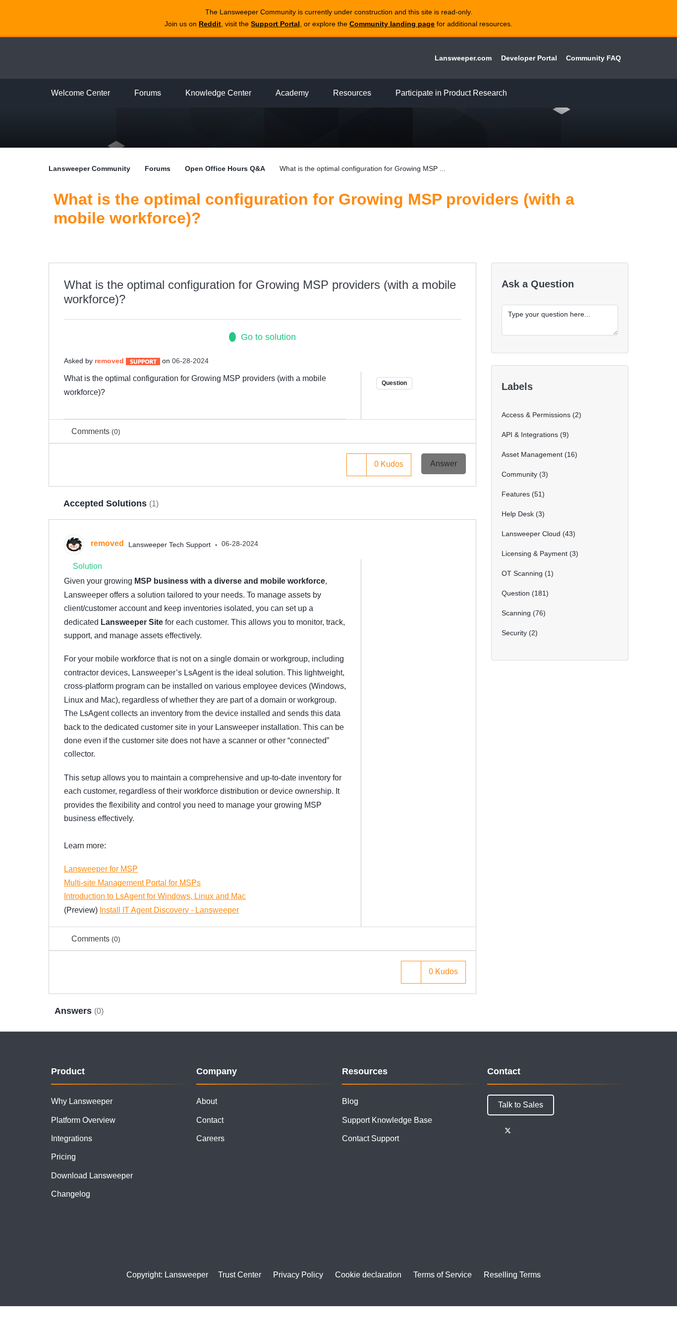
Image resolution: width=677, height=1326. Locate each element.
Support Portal (275, 24)
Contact (210, 1120)
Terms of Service (442, 1275)
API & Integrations (530, 435)
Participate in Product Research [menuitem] (451, 93)
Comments (95, 431)
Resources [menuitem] (352, 93)
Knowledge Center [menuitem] (218, 93)
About (206, 1101)
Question (394, 383)
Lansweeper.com (463, 58)
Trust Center (239, 1275)
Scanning (516, 613)
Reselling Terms (512, 1275)
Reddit (210, 24)
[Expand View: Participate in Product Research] (514, 93)
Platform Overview (83, 1120)
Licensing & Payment (534, 553)
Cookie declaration (368, 1275)
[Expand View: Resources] (379, 93)
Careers (210, 1138)
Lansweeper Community (116, 58)
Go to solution (268, 337)
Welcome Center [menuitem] (80, 93)
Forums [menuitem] (147, 93)
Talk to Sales (520, 1105)
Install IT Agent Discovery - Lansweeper (169, 910)
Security (514, 633)
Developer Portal (529, 58)
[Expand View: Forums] (168, 93)
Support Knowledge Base (387, 1120)
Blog (350, 1101)
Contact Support (370, 1138)
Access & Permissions (536, 415)
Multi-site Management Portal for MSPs (132, 883)
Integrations (71, 1138)
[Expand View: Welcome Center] (117, 93)
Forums (157, 168)
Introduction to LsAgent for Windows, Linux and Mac (155, 896)
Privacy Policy (298, 1275)
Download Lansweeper (92, 1175)
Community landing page (392, 24)
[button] (357, 464)
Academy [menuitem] (292, 93)
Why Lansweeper (82, 1101)
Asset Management (532, 454)
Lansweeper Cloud (531, 534)
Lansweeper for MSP (101, 869)
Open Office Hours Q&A (225, 168)
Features (516, 494)
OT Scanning (522, 573)
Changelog (70, 1194)
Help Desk (518, 514)
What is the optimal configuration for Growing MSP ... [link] (363, 168)
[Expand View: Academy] (316, 93)
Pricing (63, 1157)
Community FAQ (593, 58)
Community (519, 474)
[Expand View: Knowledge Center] (259, 93)
